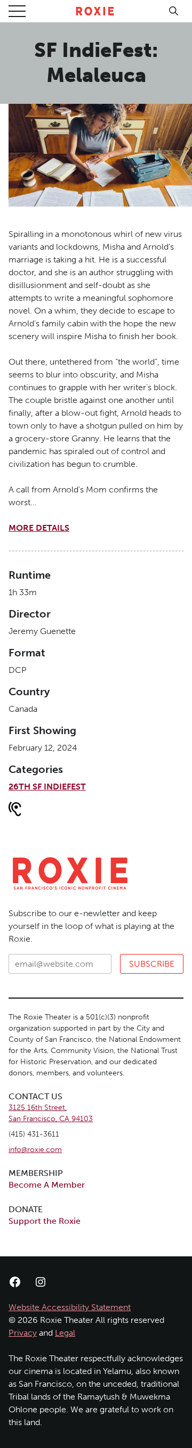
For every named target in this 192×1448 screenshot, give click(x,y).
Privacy (23, 1333)
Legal (65, 1333)
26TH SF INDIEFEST (47, 786)
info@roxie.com (35, 1149)
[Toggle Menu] (17, 11)
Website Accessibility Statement (70, 1307)
